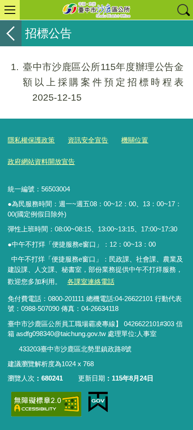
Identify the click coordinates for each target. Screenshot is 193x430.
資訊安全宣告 (88, 140)
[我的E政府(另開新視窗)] (98, 402)
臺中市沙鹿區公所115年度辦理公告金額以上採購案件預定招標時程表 (97, 82)
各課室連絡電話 (90, 281)
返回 (11, 33)
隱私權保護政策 (31, 140)
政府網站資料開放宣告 (41, 161)
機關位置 (134, 140)
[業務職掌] (13, 349)
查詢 (183, 10)
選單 (10, 10)
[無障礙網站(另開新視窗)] (46, 404)
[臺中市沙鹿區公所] (96, 10)
